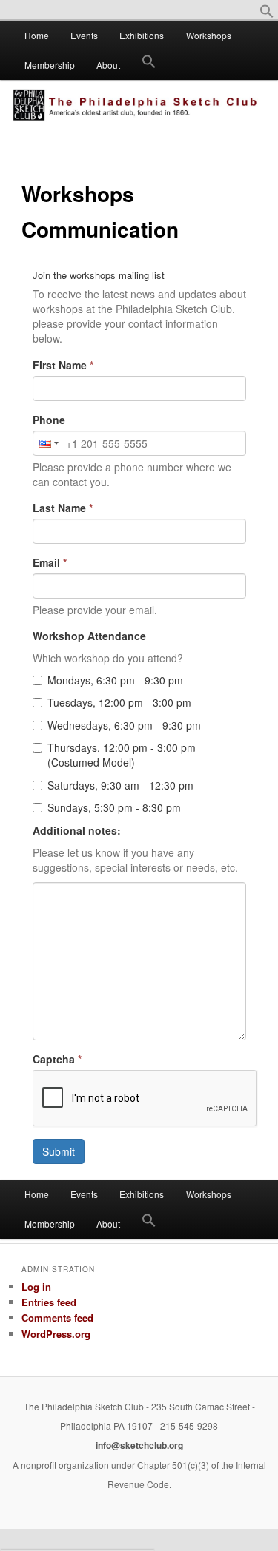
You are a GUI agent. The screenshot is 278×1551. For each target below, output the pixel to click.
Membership (49, 64)
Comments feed (57, 1318)
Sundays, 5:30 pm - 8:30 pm (114, 807)
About (108, 64)
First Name (63, 364)
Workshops (208, 35)
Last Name (63, 507)
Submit (58, 1151)
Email (50, 562)
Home (36, 35)
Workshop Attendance (89, 635)
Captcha (57, 1059)
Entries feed (48, 1302)
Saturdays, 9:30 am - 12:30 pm (120, 785)
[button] (266, 14)
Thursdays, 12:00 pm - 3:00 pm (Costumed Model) (121, 755)
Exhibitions (141, 35)
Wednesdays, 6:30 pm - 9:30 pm (124, 725)
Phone (49, 419)
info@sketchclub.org (139, 1445)
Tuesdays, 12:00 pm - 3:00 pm (119, 702)
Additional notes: (77, 830)
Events (84, 35)
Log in (36, 1286)
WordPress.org (55, 1334)
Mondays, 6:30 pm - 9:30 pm (115, 680)
